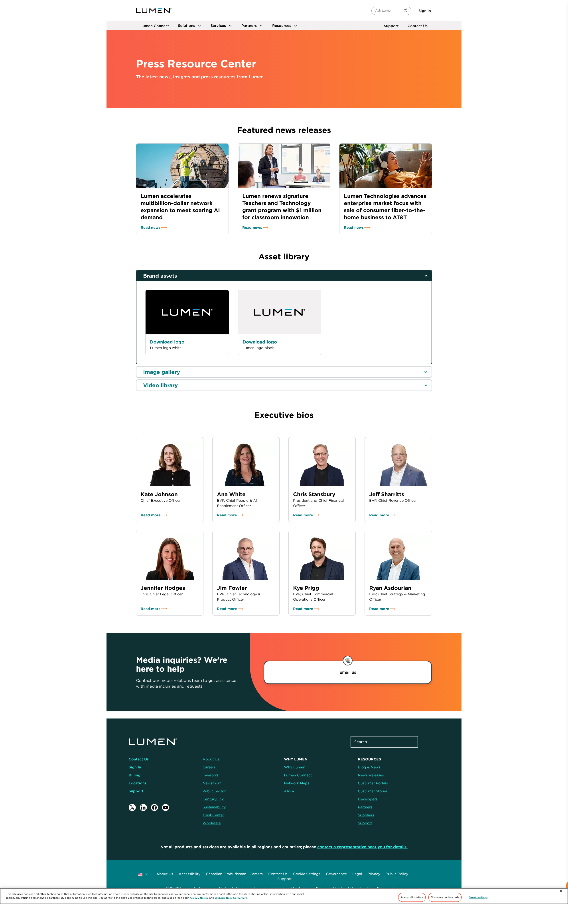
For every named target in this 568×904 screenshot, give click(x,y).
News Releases (371, 775)
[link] (347, 672)
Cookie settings (478, 897)
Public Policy (397, 874)
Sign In (424, 10)
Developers (367, 799)
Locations (137, 783)
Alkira (289, 791)
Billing (134, 775)
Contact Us (418, 26)
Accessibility (189, 874)
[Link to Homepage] (154, 10)
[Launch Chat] (560, 887)
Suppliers (366, 815)
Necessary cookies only (445, 897)
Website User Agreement (231, 897)
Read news (150, 227)
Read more (151, 515)
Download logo (260, 342)
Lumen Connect (298, 775)
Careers (256, 874)
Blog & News (369, 767)
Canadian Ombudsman (226, 874)
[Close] (561, 891)
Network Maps (296, 783)
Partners (365, 807)
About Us (164, 874)
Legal (357, 874)
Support (391, 26)
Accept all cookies (412, 897)
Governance (336, 874)
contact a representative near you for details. (362, 846)
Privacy (373, 874)
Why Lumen (294, 767)
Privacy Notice (199, 897)
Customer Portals (373, 783)
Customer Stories (373, 791)
